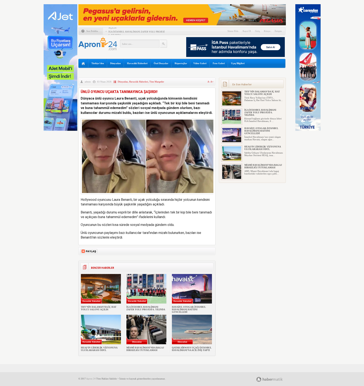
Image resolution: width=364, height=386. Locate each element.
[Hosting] (258, 379)
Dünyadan (115, 63)
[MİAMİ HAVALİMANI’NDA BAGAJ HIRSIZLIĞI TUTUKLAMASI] (231, 178)
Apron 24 (91, 378)
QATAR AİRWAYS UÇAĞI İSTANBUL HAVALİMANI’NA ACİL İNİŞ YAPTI (191, 348)
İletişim (278, 31)
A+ (211, 81)
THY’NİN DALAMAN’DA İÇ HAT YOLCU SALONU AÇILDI (98, 308)
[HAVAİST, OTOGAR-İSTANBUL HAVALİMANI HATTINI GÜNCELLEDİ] (231, 141)
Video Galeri (199, 63)
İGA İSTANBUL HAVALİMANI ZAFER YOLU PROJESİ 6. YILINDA (145, 308)
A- (208, 81)
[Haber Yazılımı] (274, 379)
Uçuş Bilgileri (238, 63)
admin (88, 81)
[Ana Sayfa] (83, 63)
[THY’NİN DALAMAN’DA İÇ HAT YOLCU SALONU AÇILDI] (231, 104)
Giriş (257, 31)
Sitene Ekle (233, 31)
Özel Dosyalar (161, 63)
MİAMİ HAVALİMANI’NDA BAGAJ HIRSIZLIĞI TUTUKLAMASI (145, 348)
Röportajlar (181, 63)
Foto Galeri (219, 63)
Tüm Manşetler (156, 81)
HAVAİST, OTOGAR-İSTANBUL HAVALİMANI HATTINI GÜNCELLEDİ (189, 309)
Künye (267, 31)
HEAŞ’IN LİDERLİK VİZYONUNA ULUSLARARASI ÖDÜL (99, 348)
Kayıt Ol (247, 31)
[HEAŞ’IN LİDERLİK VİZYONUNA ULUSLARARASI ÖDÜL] (231, 159)
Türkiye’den (97, 63)
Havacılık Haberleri (137, 63)
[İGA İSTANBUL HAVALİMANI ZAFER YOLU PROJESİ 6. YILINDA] (231, 122)
